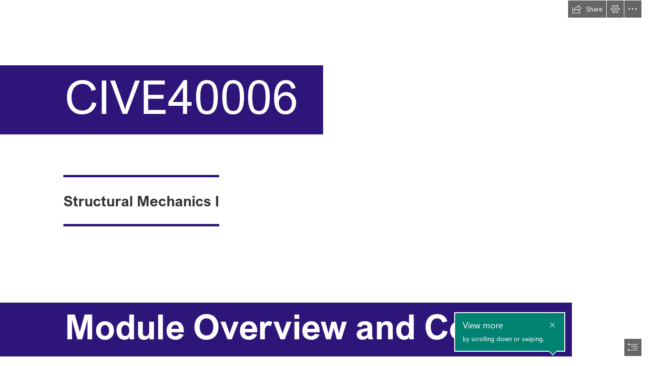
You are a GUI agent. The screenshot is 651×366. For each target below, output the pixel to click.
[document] (325, 183)
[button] (587, 9)
